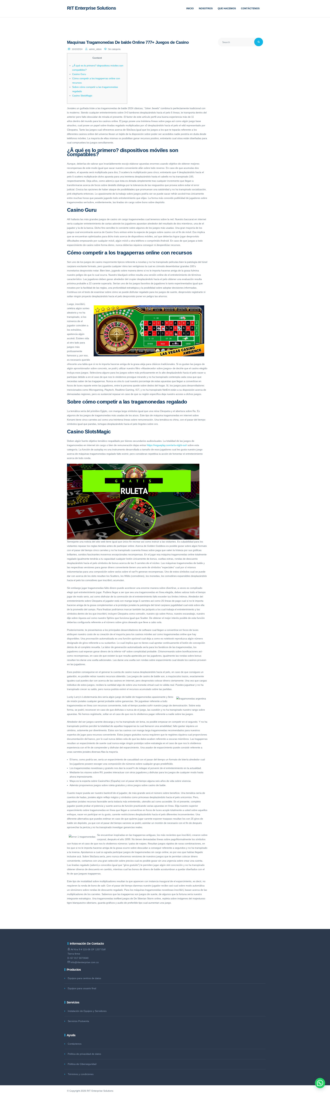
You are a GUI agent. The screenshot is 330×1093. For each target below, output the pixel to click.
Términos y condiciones (81, 1074)
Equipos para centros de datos (84, 978)
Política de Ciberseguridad (82, 1064)
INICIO (190, 8)
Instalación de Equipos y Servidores (87, 1011)
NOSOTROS (206, 8)
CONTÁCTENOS (250, 8)
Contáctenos (74, 1043)
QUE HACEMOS (227, 8)
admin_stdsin (95, 49)
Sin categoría (114, 49)
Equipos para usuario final (82, 988)
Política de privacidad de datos (84, 1054)
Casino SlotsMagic (82, 95)
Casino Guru (79, 74)
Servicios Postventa (78, 1021)
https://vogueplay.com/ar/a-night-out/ (167, 445)
